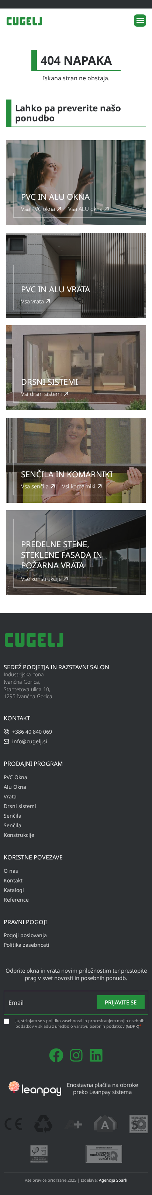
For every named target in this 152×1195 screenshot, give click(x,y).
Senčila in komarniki (67, 473)
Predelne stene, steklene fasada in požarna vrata (61, 554)
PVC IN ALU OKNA (55, 196)
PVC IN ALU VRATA (55, 288)
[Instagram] (76, 1055)
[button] (140, 20)
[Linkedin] (96, 1055)
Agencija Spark (113, 1180)
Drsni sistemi (49, 381)
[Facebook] (56, 1055)
